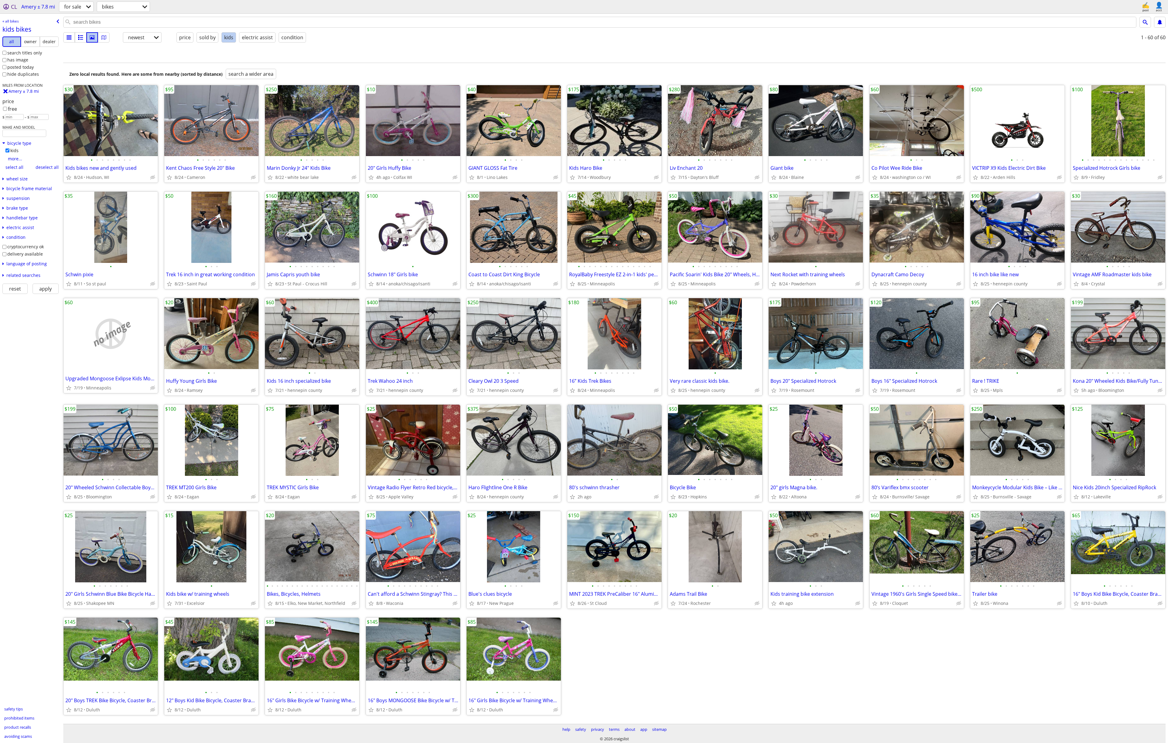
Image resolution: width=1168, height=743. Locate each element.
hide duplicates (23, 74)
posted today (20, 67)
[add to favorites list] (68, 177)
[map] (103, 37)
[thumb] (80, 37)
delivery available (25, 254)
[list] (69, 37)
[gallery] (92, 37)
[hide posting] (152, 177)
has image (17, 60)
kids (14, 150)
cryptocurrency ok (25, 246)
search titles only (24, 53)
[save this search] (1160, 22)
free (12, 109)
